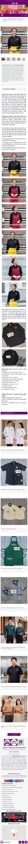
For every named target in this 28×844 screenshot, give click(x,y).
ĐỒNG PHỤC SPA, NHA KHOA (7, 789)
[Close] (15, 830)
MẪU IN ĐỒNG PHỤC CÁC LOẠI (7, 805)
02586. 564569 (23, 775)
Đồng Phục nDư (11, 147)
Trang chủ (5, 18)
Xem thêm (14, 734)
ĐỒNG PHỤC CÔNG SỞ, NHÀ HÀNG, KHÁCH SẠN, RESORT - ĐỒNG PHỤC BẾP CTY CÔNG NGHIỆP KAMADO (13, 20)
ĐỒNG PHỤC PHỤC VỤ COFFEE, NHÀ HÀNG (10, 791)
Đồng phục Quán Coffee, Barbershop (13, 379)
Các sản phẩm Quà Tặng (10, 387)
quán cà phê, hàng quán (17, 763)
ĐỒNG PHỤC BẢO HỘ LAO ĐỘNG (8, 793)
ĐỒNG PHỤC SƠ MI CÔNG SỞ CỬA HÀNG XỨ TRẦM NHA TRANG (13, 727)
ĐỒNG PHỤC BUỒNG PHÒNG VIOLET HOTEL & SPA (12, 607)
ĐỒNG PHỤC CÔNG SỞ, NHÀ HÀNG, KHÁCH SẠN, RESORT (12, 787)
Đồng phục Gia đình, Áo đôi (10, 384)
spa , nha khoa (7, 763)
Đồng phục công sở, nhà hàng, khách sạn (14, 94)
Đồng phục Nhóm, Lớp (9, 382)
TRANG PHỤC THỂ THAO (6, 801)
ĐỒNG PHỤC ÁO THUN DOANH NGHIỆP (9, 785)
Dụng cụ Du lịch (7, 386)
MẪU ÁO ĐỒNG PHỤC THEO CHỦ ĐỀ (8, 809)
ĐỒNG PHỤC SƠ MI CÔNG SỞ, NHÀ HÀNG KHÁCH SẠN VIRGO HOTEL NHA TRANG (13, 648)
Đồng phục (6, 381)
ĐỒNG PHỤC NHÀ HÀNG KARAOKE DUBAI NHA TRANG (12, 489)
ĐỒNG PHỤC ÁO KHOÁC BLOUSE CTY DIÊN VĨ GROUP (12, 450)
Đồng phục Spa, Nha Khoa (10, 377)
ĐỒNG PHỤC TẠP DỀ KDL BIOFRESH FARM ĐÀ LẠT (12, 568)
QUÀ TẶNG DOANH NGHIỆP (7, 799)
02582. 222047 (23, 776)
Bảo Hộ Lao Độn (13, 381)
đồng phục (16, 757)
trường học (14, 762)
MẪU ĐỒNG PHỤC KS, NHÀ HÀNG (8, 803)
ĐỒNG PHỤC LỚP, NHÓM (6, 797)
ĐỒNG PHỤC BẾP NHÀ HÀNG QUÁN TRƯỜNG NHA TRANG (13, 686)
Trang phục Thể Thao (9, 389)
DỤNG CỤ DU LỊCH (5, 795)
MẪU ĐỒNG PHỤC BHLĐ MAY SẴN (8, 807)
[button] (14, 835)
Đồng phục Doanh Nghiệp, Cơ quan (12, 372)
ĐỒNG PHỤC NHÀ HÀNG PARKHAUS (9, 529)
